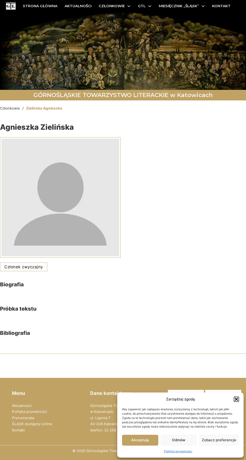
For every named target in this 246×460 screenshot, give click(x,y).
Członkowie (10, 108)
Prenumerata (23, 418)
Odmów (178, 440)
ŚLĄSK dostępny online (32, 424)
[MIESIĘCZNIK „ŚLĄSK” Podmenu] (203, 6)
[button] (236, 399)
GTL (142, 6)
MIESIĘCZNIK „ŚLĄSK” (179, 6)
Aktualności (22, 405)
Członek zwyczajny (23, 266)
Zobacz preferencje (219, 440)
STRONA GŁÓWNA (40, 6)
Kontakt (18, 430)
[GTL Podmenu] (150, 6)
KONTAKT (221, 6)
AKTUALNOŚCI (78, 6)
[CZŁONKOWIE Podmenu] (129, 6)
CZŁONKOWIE (112, 6)
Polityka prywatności (178, 451)
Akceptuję (140, 440)
